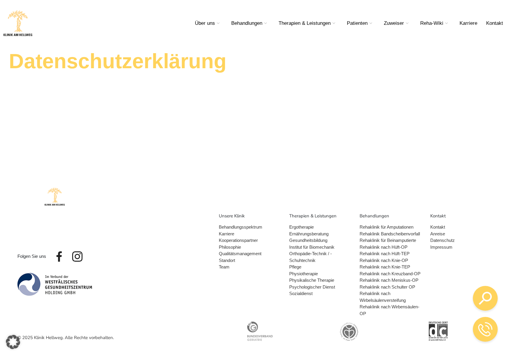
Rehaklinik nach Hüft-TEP (385, 253)
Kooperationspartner (238, 240)
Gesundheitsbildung (308, 240)
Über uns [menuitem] (205, 23)
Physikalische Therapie (311, 280)
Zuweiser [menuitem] (394, 23)
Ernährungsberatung (309, 233)
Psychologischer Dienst (312, 286)
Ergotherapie (301, 226)
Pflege (295, 266)
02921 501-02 (438, 301)
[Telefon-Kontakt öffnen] (485, 329)
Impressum (441, 247)
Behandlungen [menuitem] (246, 23)
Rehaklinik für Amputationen (386, 226)
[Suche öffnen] (485, 298)
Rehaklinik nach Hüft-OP (383, 247)
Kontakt (437, 226)
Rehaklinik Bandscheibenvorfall (390, 233)
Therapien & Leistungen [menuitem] (305, 23)
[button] (13, 342)
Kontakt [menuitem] (494, 23)
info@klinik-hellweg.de (448, 318)
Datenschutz (442, 240)
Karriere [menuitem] (468, 23)
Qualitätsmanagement (240, 253)
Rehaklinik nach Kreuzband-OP (390, 273)
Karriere (226, 233)
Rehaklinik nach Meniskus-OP (389, 280)
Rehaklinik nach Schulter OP (387, 286)
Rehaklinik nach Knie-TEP (385, 266)
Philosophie (230, 247)
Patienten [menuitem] (357, 23)
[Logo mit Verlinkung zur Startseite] (18, 23)
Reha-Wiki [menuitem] (431, 23)
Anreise (437, 233)
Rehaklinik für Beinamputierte (388, 240)
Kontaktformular (444, 334)
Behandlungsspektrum (240, 226)
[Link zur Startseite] (54, 196)
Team (224, 266)
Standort (227, 260)
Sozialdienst (301, 293)
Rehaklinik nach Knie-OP (384, 260)
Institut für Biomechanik (311, 247)
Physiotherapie (303, 273)
